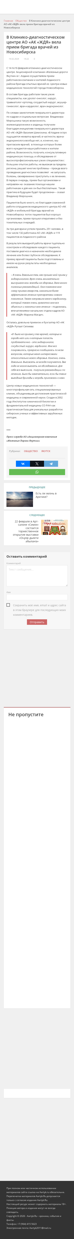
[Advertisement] (37, 667)
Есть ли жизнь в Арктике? (46, 495)
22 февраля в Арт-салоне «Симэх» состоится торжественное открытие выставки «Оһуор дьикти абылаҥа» (26, 531)
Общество (31, 451)
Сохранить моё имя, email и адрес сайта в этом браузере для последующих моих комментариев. (39, 605)
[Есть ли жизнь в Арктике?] (19, 499)
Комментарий (13, 563)
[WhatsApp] (37, 472)
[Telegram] (51, 464)
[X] (37, 464)
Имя (8, 592)
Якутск (45, 451)
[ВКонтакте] (23, 464)
